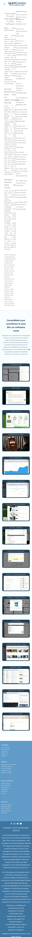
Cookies (3, 793)
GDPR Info (4, 791)
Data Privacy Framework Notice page (21, 31)
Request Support (5, 770)
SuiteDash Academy (6, 766)
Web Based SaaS (9, 305)
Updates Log (4, 754)
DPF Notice (4, 789)
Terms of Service (5, 783)
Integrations (4, 752)
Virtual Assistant (21, 899)
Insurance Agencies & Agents (20, 891)
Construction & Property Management (16, 896)
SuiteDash (11, 303)
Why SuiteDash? (5, 748)
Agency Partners (5, 808)
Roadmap (4, 756)
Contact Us (4, 813)
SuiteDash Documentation (8, 764)
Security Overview (6, 785)
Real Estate (23, 894)
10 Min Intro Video (6, 768)
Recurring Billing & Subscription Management (21, 100)
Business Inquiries (6, 810)
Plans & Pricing (5, 750)
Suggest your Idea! (6, 772)
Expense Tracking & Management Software (21, 62)
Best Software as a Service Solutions (9, 263)
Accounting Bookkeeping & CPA (11, 886)
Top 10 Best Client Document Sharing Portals (22, 171)
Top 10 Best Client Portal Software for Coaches (21, 205)
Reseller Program (6, 806)
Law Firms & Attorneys (12, 894)
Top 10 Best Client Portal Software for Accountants (21, 193)
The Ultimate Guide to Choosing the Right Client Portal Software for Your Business (21, 157)
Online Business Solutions (9, 277)
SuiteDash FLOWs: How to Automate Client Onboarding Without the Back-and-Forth (21, 114)
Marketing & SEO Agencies (19, 883)
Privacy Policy (5, 787)
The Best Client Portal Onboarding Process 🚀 (21, 129)
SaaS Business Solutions (8, 287)
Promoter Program (6, 804)
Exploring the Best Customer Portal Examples (21, 74)
